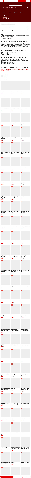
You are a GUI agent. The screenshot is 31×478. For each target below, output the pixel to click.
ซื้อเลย (7, 476)
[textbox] (15, 54)
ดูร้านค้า (5, 77)
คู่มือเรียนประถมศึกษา (12, 24)
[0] (24, 1)
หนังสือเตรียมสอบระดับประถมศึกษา (5, 24)
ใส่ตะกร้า (27, 476)
